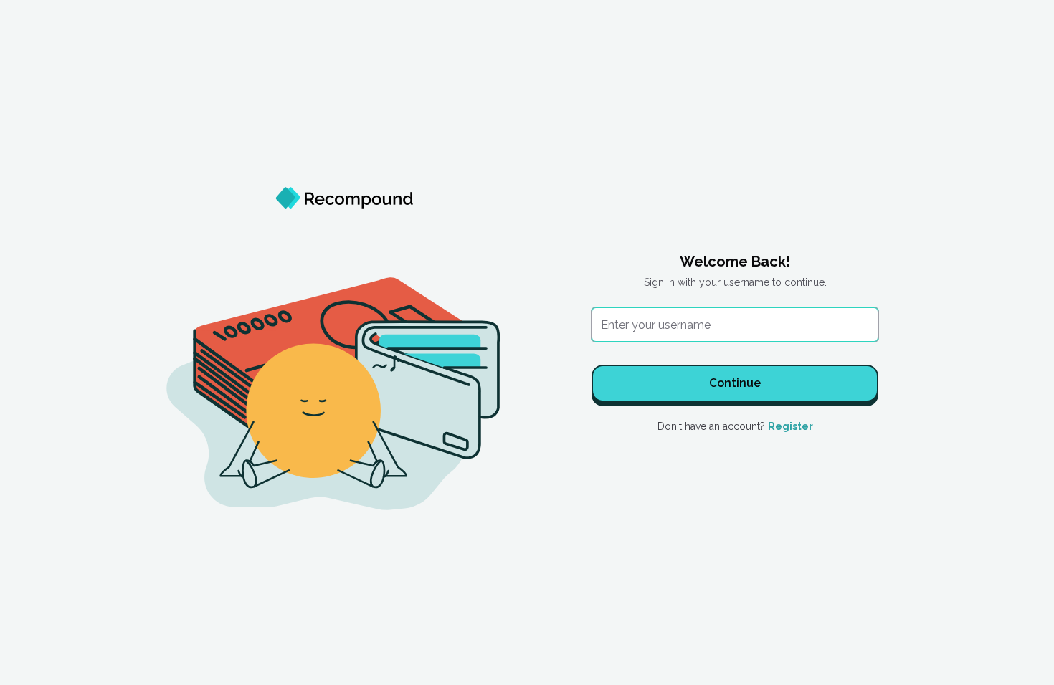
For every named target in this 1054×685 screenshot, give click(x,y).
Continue (735, 383)
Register (790, 426)
